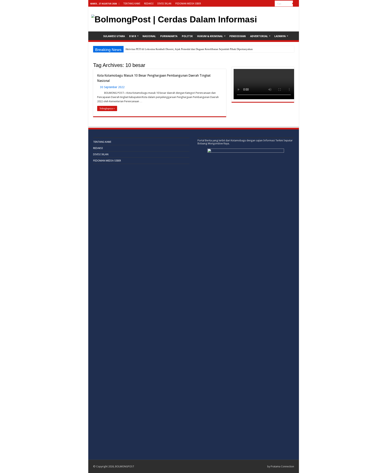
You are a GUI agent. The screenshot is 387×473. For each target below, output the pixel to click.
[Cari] (296, 4)
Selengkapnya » (107, 108)
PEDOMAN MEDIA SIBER (188, 3)
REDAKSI (148, 3)
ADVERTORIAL (259, 36)
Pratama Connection (282, 466)
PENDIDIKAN (237, 36)
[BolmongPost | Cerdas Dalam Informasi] (174, 19)
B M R (132, 36)
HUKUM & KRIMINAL (210, 36)
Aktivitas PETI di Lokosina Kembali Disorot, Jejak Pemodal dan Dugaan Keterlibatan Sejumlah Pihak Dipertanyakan (189, 49)
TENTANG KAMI (131, 3)
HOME (95, 35)
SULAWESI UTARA (114, 36)
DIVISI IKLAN (164, 3)
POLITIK (187, 36)
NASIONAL (149, 36)
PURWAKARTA (168, 36)
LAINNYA (280, 36)
